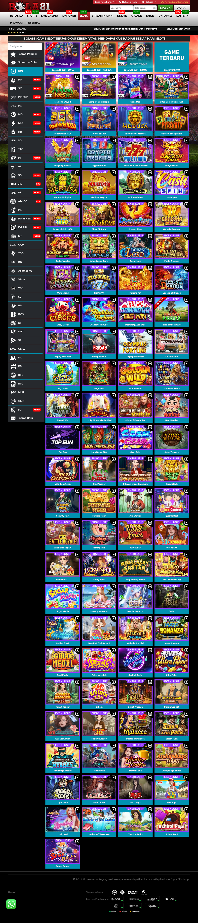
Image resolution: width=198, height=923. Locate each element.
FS (19, 192)
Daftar (182, 7)
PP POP (23, 96)
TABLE (150, 15)
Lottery (182, 15)
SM (20, 88)
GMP (21, 400)
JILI (20, 183)
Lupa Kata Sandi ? (104, 2)
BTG (20, 374)
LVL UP (22, 227)
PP (20, 79)
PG (20, 105)
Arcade (136, 15)
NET (21, 331)
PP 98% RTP (25, 218)
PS (19, 166)
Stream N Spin (102, 15)
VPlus (21, 279)
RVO (21, 314)
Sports (32, 15)
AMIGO (22, 201)
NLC (21, 122)
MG (20, 114)
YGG (21, 253)
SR (19, 235)
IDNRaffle (165, 15)
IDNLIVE (121, 15)
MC (20, 357)
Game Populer (27, 53)
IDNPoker (69, 15)
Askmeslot (25, 270)
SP (19, 340)
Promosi (16, 22)
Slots (84, 15)
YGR (20, 288)
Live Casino (49, 15)
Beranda (16, 15)
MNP (21, 392)
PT (19, 157)
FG (20, 409)
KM (20, 366)
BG (20, 261)
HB (20, 131)
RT (19, 322)
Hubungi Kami (129, 2)
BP (20, 305)
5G (20, 140)
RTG (20, 383)
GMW (21, 348)
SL (19, 296)
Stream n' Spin (27, 62)
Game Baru (25, 417)
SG (20, 175)
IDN (20, 70)
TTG (20, 149)
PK (20, 209)
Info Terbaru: (18, 28)
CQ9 (21, 244)
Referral (33, 22)
